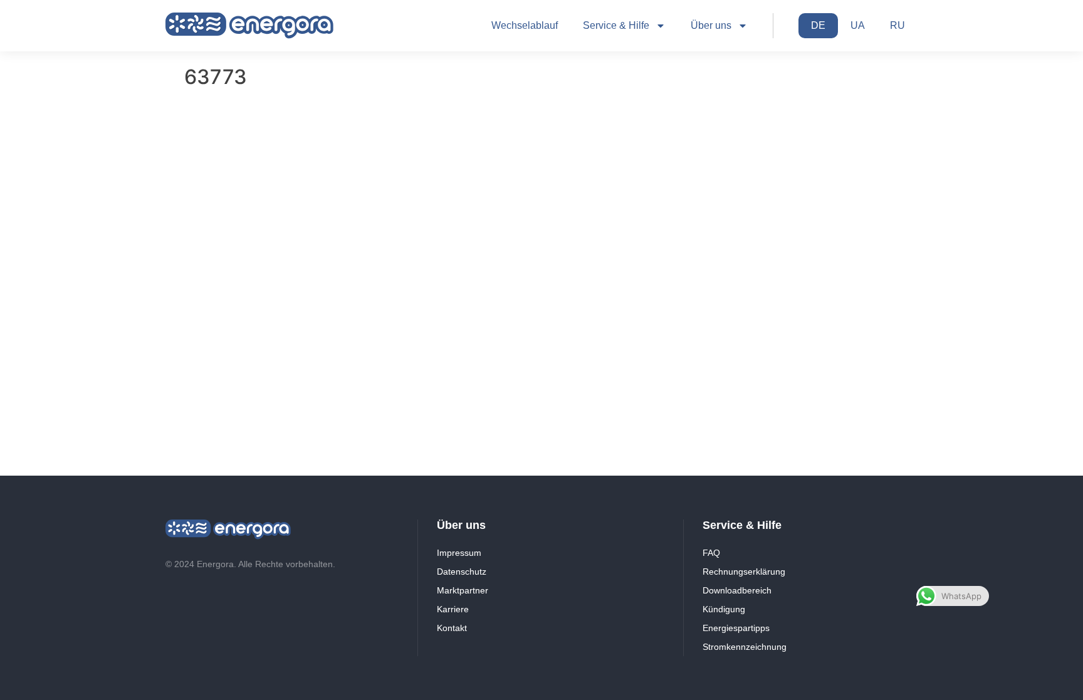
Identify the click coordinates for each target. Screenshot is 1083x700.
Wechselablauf (524, 25)
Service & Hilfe (616, 25)
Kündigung (724, 609)
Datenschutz (461, 572)
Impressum (459, 553)
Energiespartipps (736, 628)
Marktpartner (462, 590)
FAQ (711, 553)
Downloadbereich (737, 590)
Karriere (453, 609)
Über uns (711, 25)
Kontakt (452, 628)
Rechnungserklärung (744, 572)
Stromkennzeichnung (745, 647)
